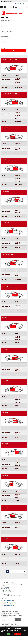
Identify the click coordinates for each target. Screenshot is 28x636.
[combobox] (14, 23)
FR (18, 3)
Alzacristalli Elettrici (6, 626)
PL (26, 3)
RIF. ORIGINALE (5, 36)
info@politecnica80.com (7, 1)
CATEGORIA (4, 42)
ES (21, 3)
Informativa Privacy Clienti (7, 600)
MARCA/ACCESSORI (6, 20)
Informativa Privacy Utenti (7, 605)
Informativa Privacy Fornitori (8, 603)
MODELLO (4, 26)
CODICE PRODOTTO (6, 31)
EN (15, 3)
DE (23, 3)
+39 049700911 (7, 588)
